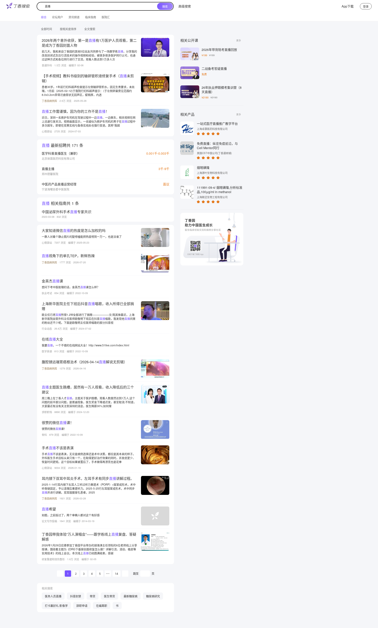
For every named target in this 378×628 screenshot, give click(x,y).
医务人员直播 (53, 596)
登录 (366, 6)
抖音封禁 (75, 596)
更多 (238, 40)
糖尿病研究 (153, 596)
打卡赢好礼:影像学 (56, 605)
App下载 (348, 6)
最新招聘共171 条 (62, 145)
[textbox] (98, 6)
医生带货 (109, 596)
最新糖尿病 (130, 596)
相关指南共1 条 (60, 203)
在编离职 (101, 605)
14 (116, 573)
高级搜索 (184, 6)
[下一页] (125, 573)
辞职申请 (81, 605)
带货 (92, 596)
